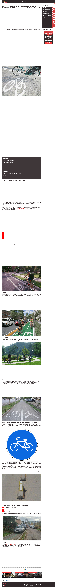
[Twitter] (23, 569)
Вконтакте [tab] (3, 580)
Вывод (4, 177)
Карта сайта (47, 584)
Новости (44, 7)
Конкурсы (16, 1)
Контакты (52, 582)
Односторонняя (5, 164)
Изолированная (5, 169)
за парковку (26, 471)
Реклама (49, 582)
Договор (20, 1)
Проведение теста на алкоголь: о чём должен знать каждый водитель (8, 577)
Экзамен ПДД (24, 1)
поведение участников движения (21, 208)
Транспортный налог (40, 584)
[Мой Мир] (25, 569)
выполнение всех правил (10, 544)
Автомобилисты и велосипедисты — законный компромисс (12, 173)
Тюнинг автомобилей (46, 21)
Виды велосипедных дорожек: (8, 162)
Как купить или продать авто (47, 17)
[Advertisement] (48, 57)
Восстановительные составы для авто (30, 584)
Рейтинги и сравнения (46, 19)
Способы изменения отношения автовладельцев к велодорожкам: (13, 175)
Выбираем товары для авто (47, 15)
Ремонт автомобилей (46, 11)
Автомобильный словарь (28, 585)
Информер (29, 1)
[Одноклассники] (24, 569)
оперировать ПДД (34, 31)
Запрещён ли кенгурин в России (20, 577)
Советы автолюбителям (46, 9)
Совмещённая (5, 171)
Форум (34, 582)
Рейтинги (36, 1)
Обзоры (33, 1)
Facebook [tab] (7, 580)
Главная (13, 1)
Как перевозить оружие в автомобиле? (35, 577)
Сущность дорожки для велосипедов (9, 160)
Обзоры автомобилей (46, 13)
